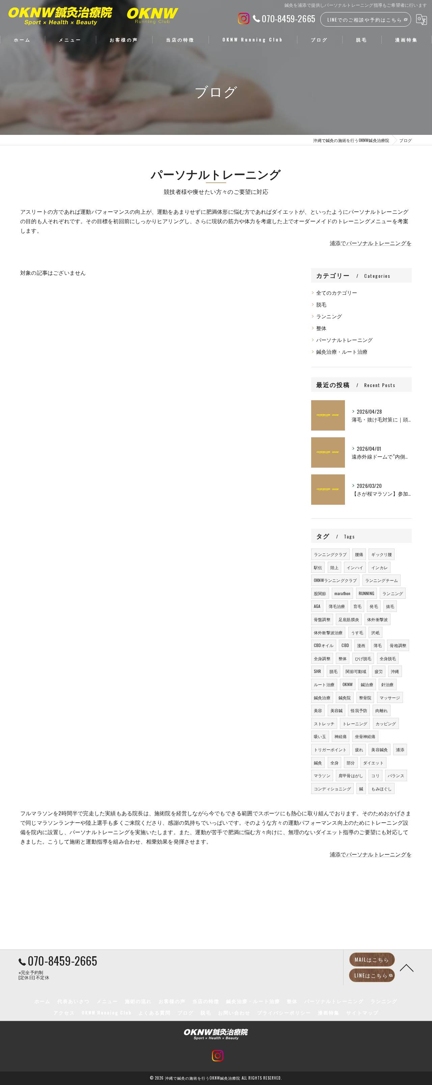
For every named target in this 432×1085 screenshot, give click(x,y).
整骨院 (365, 697)
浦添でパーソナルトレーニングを (371, 242)
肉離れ (381, 710)
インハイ (355, 567)
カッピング (386, 723)
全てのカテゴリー (336, 292)
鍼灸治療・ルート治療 (342, 351)
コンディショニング (332, 788)
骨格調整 (398, 645)
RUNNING (366, 593)
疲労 (379, 671)
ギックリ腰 (381, 554)
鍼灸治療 (322, 697)
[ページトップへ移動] (406, 967)
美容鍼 (336, 710)
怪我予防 (359, 710)
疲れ (359, 749)
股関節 (320, 593)
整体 (321, 327)
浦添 (400, 749)
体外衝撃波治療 (328, 632)
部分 (351, 762)
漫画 (361, 645)
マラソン (322, 775)
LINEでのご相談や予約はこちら (364, 19)
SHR (317, 671)
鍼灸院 (345, 697)
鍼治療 (367, 684)
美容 (318, 710)
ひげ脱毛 (363, 658)
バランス (396, 775)
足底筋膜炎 (349, 619)
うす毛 (357, 632)
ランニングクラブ (330, 554)
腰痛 (359, 554)
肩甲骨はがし (351, 775)
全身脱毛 (388, 658)
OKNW (348, 684)
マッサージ (390, 697)
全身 (334, 762)
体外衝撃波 (377, 619)
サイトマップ (362, 1012)
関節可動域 (356, 671)
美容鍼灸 (379, 749)
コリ (375, 775)
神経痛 (340, 736)
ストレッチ (324, 723)
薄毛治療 (337, 606)
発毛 (374, 606)
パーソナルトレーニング (344, 339)
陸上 (334, 567)
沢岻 (375, 632)
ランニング (329, 316)
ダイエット (373, 762)
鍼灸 (318, 762)
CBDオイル (323, 645)
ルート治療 (324, 684)
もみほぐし (381, 788)
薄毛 (378, 645)
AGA (317, 606)
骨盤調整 (322, 619)
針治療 (387, 684)
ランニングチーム (381, 580)
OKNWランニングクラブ (335, 580)
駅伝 (318, 567)
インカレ (379, 567)
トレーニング (355, 723)
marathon (342, 593)
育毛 (357, 606)
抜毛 (390, 606)
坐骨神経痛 (365, 736)
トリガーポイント (330, 749)
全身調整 (322, 658)
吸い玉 (320, 736)
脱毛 (321, 304)
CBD (345, 645)
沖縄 (395, 671)
